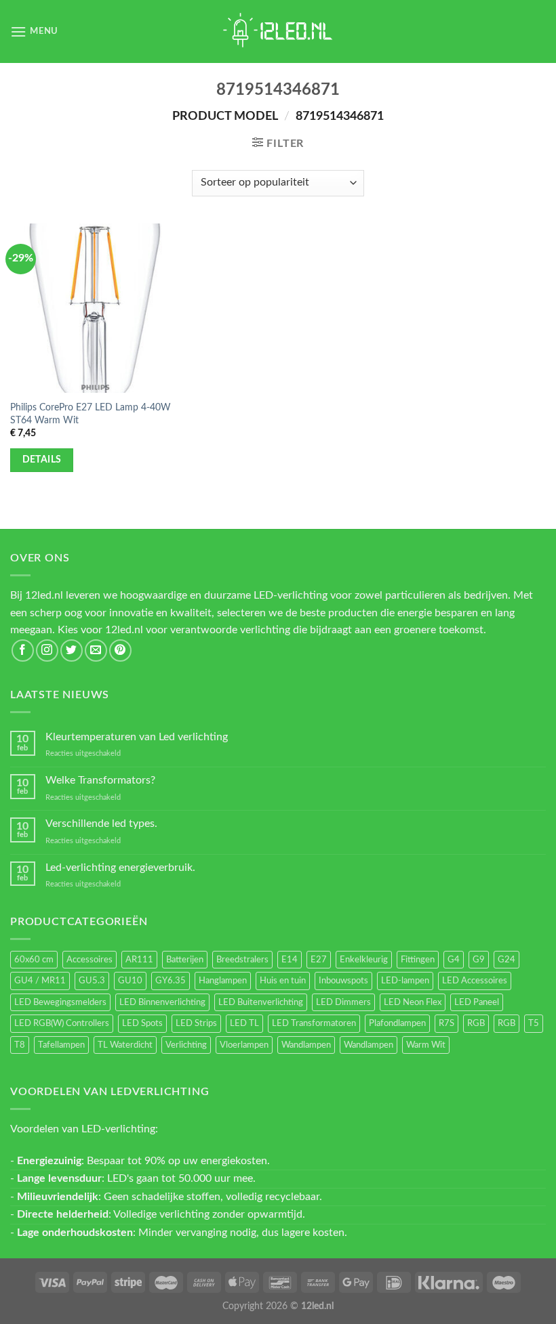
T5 (533, 1023)
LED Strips (196, 1023)
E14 (289, 960)
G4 (454, 960)
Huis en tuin (283, 981)
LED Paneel (476, 1002)
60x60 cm (34, 960)
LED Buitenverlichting (260, 1002)
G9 (479, 960)
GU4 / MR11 (40, 981)
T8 (19, 1045)
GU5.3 (92, 981)
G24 (506, 960)
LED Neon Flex (412, 1002)
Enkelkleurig (364, 960)
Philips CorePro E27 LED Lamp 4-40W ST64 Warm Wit (90, 413)
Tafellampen (61, 1045)
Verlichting (186, 1045)
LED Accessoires (474, 981)
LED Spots (142, 1023)
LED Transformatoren (314, 1023)
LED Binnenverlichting (162, 1002)
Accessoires (89, 960)
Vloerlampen (244, 1045)
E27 (319, 960)
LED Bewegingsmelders (60, 1002)
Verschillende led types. (101, 823)
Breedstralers (242, 960)
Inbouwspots (343, 981)
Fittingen (418, 960)
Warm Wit (425, 1045)
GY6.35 (170, 981)
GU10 (130, 981)
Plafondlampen (397, 1023)
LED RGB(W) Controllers (61, 1023)
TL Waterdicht (125, 1045)
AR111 (139, 960)
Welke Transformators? (100, 780)
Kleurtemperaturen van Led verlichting (136, 736)
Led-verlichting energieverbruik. (120, 867)
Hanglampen (223, 981)
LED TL (244, 1023)
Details (42, 460)
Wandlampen (306, 1045)
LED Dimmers (343, 1002)
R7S (446, 1023)
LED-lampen (405, 981)
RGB (476, 1023)
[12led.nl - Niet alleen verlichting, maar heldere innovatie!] (278, 31)
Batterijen (184, 960)
